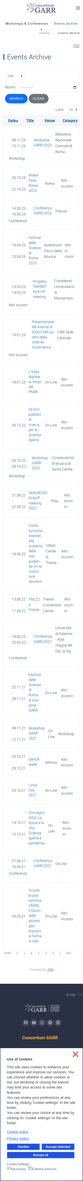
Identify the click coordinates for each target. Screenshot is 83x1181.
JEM (50, 970)
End (68, 953)
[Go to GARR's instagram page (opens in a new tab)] (42, 1022)
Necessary (18, 1169)
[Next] (60, 953)
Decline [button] (23, 1146)
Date (12, 120)
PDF (76, 46)
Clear (38, 98)
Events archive (66, 24)
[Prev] (17, 953)
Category (70, 120)
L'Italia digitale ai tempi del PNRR (35, 382)
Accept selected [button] (58, 1146)
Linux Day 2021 (33, 790)
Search (16, 98)
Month (10, 87)
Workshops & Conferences (27, 24)
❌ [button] (75, 1054)
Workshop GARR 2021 (37, 733)
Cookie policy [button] (17, 1132)
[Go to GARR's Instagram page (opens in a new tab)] (25, 1022)
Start (7, 953)
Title (30, 120)
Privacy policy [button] (18, 1139)
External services (44, 1169)
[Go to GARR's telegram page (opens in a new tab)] (50, 1022)
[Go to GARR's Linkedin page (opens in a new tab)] (58, 1022)
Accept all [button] (40, 1155)
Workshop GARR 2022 (40, 463)
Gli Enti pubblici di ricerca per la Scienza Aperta (35, 424)
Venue (50, 120)
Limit (60, 110)
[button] (78, 8)
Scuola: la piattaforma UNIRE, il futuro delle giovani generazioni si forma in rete (35, 915)
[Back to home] (41, 8)
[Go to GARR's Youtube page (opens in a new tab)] (33, 1022)
